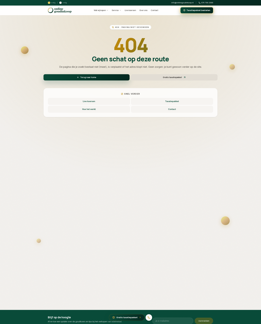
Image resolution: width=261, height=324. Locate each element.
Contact (154, 10)
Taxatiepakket (172, 101)
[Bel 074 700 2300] (149, 317)
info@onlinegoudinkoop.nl (182, 2)
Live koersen (130, 10)
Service (115, 10)
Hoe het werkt (89, 109)
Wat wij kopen (100, 10)
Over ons (143, 10)
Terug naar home (88, 77)
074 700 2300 (207, 2)
